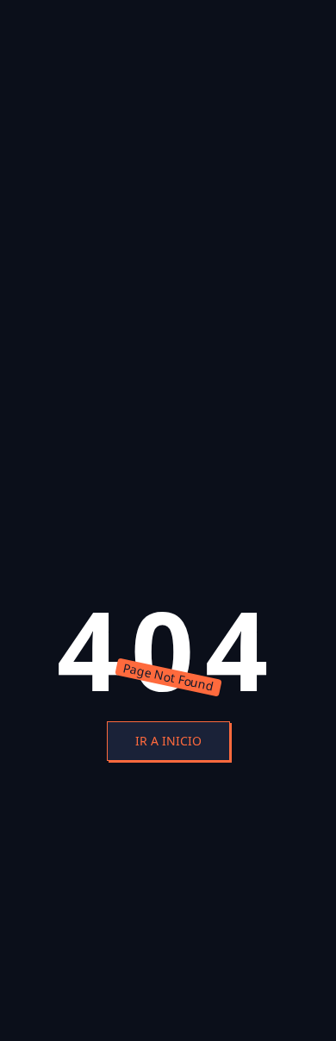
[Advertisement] (168, 114)
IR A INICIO (168, 740)
